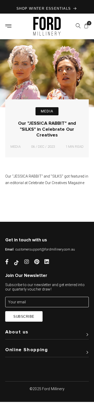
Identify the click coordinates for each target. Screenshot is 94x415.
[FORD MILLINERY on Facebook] (7, 262)
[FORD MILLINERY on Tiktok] (16, 262)
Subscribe (23, 317)
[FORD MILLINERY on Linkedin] (46, 262)
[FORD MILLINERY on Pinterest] (36, 262)
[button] (78, 26)
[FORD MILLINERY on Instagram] (26, 262)
